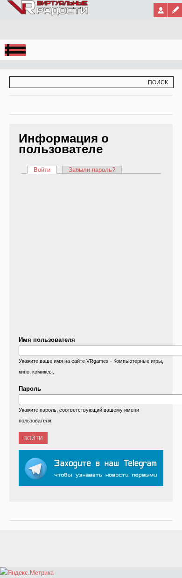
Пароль (30, 388)
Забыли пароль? (92, 169)
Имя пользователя (47, 339)
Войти (45, 169)
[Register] (175, 10)
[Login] (161, 10)
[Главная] (48, 13)
